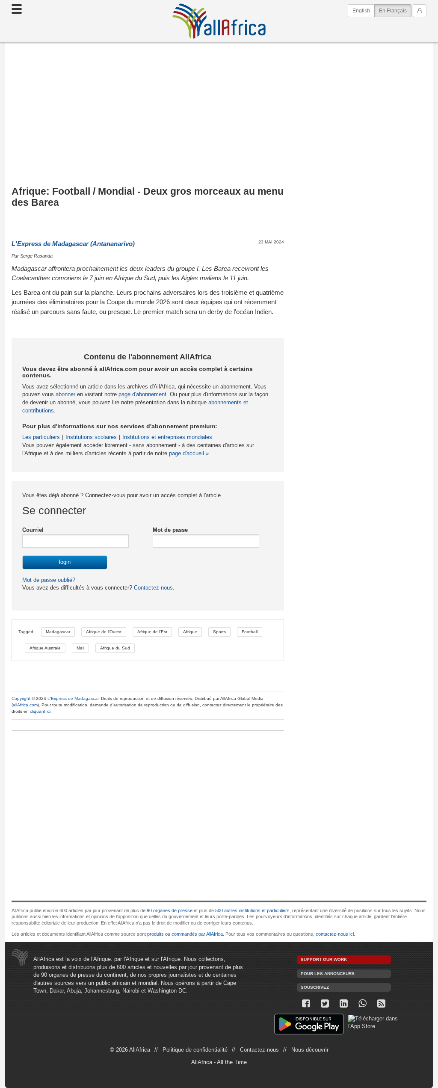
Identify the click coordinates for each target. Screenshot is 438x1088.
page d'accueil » (189, 453)
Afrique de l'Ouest (103, 631)
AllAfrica (219, 21)
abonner (65, 394)
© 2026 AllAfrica (130, 1049)
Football (249, 631)
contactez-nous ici (335, 934)
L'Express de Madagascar (72, 698)
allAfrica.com (25, 705)
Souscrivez (315, 987)
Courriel (33, 530)
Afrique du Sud (115, 648)
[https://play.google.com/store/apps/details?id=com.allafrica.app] (309, 1025)
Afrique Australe (45, 648)
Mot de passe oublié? (48, 580)
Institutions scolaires (91, 437)
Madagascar (58, 631)
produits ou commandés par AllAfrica (185, 934)
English (361, 11)
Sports (219, 631)
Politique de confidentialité (195, 1049)
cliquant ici (40, 711)
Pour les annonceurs (328, 973)
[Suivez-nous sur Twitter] (325, 1003)
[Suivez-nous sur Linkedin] (343, 1003)
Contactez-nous (152, 587)
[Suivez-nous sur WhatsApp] (362, 1003)
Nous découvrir (309, 1049)
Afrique (190, 631)
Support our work (324, 959)
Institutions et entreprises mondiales (167, 437)
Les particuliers (41, 437)
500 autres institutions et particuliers (252, 910)
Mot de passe (170, 530)
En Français (395, 10)
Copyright (21, 698)
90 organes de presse (169, 910)
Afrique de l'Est (152, 631)
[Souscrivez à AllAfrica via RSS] (381, 1003)
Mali (80, 648)
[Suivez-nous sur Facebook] (306, 1003)
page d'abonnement (142, 394)
